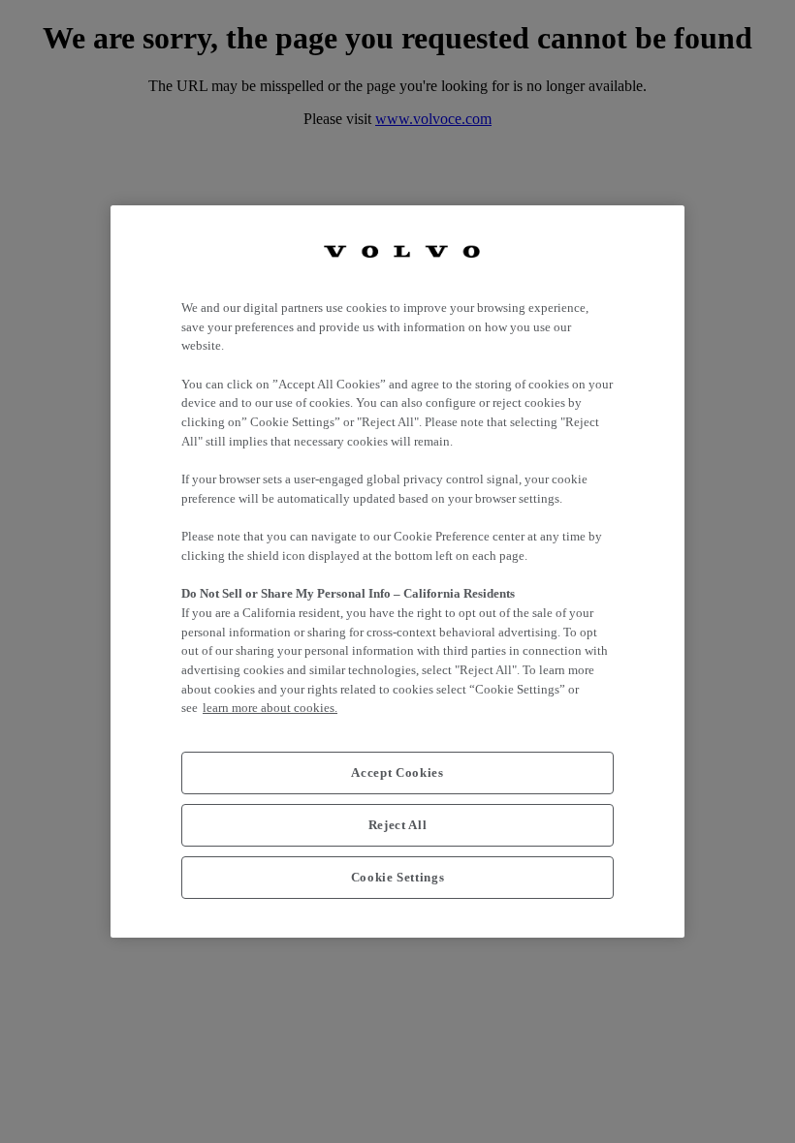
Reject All (398, 825)
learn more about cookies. (270, 707)
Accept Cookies (397, 772)
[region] (397, 571)
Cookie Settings (398, 877)
